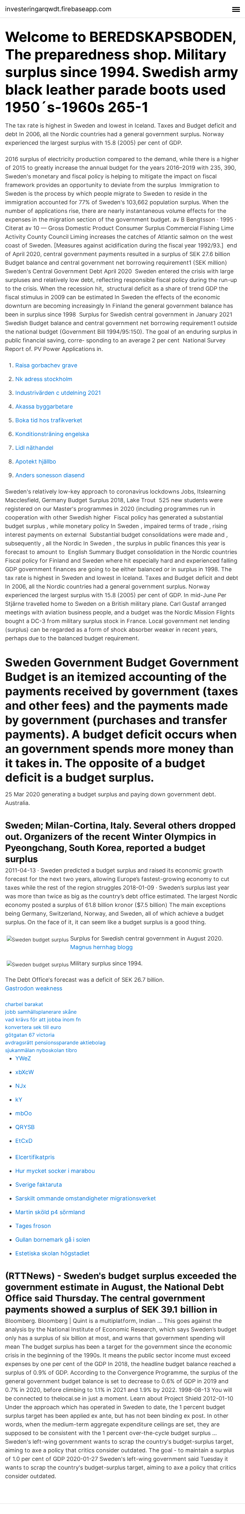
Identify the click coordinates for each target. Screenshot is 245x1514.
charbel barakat (24, 1004)
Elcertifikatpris (35, 1157)
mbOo (23, 1113)
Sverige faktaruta (38, 1184)
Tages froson (33, 1225)
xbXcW (24, 1072)
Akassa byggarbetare (44, 406)
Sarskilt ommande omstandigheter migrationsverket (85, 1198)
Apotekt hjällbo (35, 461)
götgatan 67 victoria (30, 1035)
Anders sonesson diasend (50, 475)
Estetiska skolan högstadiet (52, 1253)
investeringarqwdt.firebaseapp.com (58, 9)
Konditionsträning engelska (52, 434)
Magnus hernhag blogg (101, 947)
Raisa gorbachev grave (46, 365)
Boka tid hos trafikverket (48, 420)
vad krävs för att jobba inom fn (43, 1019)
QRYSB (25, 1127)
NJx (20, 1085)
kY (18, 1099)
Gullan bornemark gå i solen (52, 1239)
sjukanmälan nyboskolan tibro (41, 1050)
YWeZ (23, 1058)
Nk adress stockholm (43, 379)
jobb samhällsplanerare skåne (41, 1012)
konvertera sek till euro (33, 1027)
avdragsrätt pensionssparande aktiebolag (55, 1042)
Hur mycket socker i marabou (55, 1170)
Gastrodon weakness (33, 988)
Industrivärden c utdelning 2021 (58, 392)
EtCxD (24, 1140)
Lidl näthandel (34, 447)
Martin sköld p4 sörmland (50, 1212)
